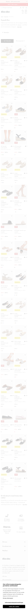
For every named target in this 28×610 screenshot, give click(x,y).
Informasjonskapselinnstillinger (14, 602)
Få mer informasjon (8, 598)
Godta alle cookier (14, 606)
